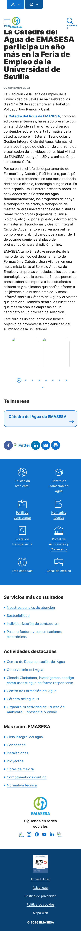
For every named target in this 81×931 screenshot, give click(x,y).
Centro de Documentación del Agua (36, 662)
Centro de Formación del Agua (58, 486)
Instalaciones (17, 753)
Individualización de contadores (32, 624)
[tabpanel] (25, 354)
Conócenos (16, 745)
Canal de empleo (59, 571)
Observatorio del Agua (25, 670)
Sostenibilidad (18, 616)
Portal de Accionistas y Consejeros (59, 544)
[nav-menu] (17, 4)
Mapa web (40, 913)
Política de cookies (40, 904)
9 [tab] (43, 387)
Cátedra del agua (20, 699)
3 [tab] (32, 380)
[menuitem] (15, 4)
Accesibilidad (40, 879)
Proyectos (15, 761)
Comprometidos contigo (27, 777)
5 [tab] (46, 380)
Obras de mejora (20, 769)
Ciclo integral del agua (25, 737)
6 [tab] (53, 380)
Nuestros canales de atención (31, 607)
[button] (50, 6)
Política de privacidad (40, 896)
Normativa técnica (22, 785)
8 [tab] (66, 380)
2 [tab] (26, 380)
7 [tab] (60, 380)
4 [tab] (39, 380)
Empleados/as (22, 571)
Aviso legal (40, 887)
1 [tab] (19, 380)
